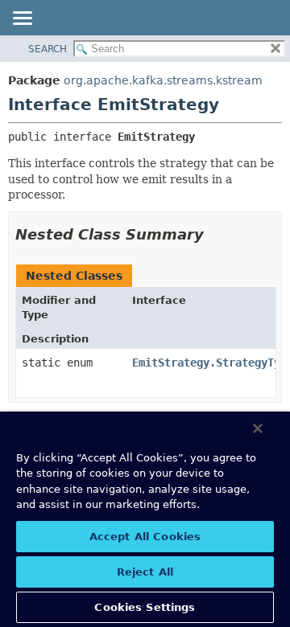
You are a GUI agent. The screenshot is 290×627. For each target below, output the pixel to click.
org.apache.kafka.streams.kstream (163, 80)
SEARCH (47, 49)
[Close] (258, 428)
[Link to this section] (215, 234)
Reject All (145, 572)
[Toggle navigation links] (21, 19)
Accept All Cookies (145, 537)
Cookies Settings (144, 607)
